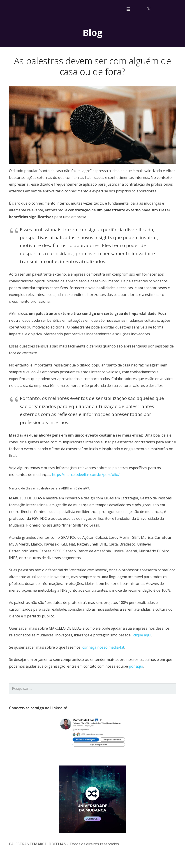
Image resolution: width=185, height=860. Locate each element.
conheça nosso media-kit (103, 647)
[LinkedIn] (156, 9)
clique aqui (142, 635)
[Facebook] (141, 9)
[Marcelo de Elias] (30, 9)
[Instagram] (170, 9)
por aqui (136, 666)
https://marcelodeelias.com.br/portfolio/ (86, 474)
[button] (128, 9)
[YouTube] (163, 9)
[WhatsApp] (177, 9)
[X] (149, 9)
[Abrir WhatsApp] (173, 848)
